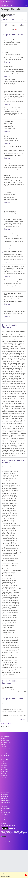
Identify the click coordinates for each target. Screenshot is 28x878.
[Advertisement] (14, 864)
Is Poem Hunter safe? (11, 833)
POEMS (2, 726)
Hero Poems (3, 777)
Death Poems (4, 765)
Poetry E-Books (4, 779)
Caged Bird (3, 819)
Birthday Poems (4, 769)
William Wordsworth (5, 802)
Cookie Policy (16, 831)
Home (2, 5)
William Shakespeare (6, 789)
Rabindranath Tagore (5, 800)
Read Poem (6, 49)
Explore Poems (4, 751)
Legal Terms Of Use (8, 835)
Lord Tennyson (10, 450)
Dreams (2, 816)
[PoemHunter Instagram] (14, 828)
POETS (7, 726)
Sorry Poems (4, 775)
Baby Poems (4, 763)
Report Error (16, 832)
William (22, 398)
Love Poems (3, 761)
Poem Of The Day (5, 755)
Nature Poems (4, 773)
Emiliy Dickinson (4, 794)
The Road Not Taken (5, 812)
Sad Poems (3, 767)
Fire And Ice (3, 823)
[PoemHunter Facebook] (10, 828)
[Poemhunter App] (5, 828)
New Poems (3, 744)
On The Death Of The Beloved (8, 825)
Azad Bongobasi (9, 687)
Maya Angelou (4, 787)
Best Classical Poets (5, 750)
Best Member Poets (5, 748)
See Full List (22, 320)
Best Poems (3, 738)
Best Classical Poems (6, 742)
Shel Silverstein (4, 796)
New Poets (3, 746)
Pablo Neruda (4, 790)
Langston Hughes (5, 792)
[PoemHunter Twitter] (12, 828)
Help (12, 832)
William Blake (4, 798)
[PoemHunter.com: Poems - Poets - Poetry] (7, 1)
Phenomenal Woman (5, 808)
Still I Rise (3, 810)
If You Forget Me (4, 814)
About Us (3, 831)
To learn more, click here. (5, 876)
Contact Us (8, 832)
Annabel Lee (4, 817)
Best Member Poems (5, 740)
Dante (5, 400)
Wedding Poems (4, 771)
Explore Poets (4, 753)
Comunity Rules (19, 833)
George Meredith (10, 14)
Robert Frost (3, 785)
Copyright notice (9, 831)
